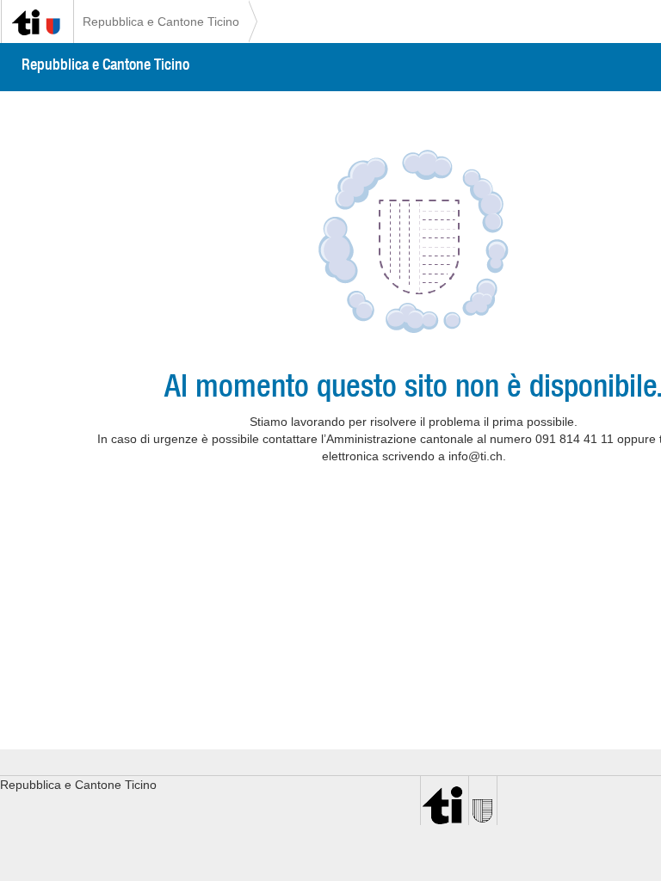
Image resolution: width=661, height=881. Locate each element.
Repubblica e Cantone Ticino (161, 21)
